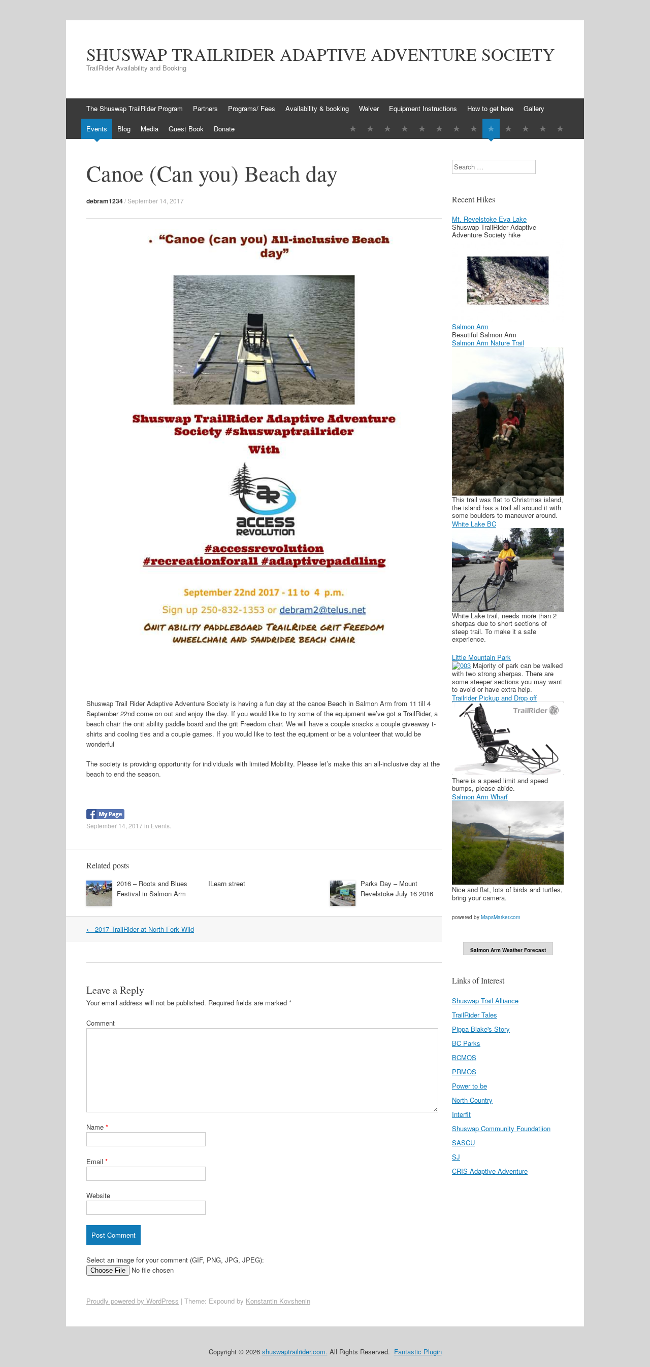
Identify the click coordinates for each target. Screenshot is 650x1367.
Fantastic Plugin (418, 1351)
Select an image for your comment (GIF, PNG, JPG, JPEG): (175, 1260)
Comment (100, 1023)
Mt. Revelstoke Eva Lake (489, 219)
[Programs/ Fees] (387, 128)
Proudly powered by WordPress (132, 1301)
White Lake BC (474, 524)
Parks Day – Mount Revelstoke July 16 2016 (397, 888)
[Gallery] (473, 128)
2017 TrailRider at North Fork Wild (140, 929)
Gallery (534, 108)
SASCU (463, 1142)
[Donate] (560, 128)
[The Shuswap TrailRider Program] (353, 128)
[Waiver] (422, 128)
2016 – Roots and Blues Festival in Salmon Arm (152, 888)
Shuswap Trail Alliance (485, 1000)
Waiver (369, 108)
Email (97, 1161)
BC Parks (466, 1043)
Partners (205, 108)
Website (98, 1195)
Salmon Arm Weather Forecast (508, 950)
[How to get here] (456, 128)
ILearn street (226, 883)
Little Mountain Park (481, 657)
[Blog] (508, 128)
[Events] (491, 128)
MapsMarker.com (500, 917)
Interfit (461, 1114)
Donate (224, 128)
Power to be (469, 1086)
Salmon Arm (470, 326)
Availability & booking (317, 108)
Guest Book (186, 128)
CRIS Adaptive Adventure (490, 1171)
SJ (456, 1157)
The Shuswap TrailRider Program (134, 108)
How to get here (490, 108)
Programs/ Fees (251, 108)
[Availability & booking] (404, 128)
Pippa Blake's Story (481, 1029)
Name (97, 1127)
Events (96, 128)
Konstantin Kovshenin (278, 1301)
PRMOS (464, 1071)
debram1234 (104, 200)
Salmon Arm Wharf (480, 796)
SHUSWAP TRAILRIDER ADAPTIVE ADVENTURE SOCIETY (320, 54)
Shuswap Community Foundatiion (501, 1128)
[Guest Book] (542, 128)
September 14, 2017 (155, 200)
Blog (124, 128)
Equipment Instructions (423, 108)
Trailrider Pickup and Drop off (494, 698)
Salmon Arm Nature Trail (488, 342)
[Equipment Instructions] (439, 128)
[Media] (525, 128)
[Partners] (370, 128)
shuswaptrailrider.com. (295, 1351)
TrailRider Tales (474, 1015)
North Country (472, 1100)
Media (149, 128)
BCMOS (464, 1057)
